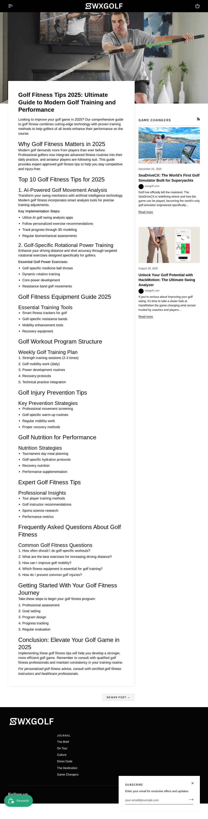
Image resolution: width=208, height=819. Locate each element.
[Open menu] (14, 6)
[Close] (194, 781)
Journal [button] (64, 735)
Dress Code (64, 761)
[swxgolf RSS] (198, 119)
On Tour (62, 748)
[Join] (190, 799)
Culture (61, 754)
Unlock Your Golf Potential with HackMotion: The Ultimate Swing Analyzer (167, 280)
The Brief (63, 741)
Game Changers (67, 774)
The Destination (67, 768)
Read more (146, 212)
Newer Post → (118, 697)
